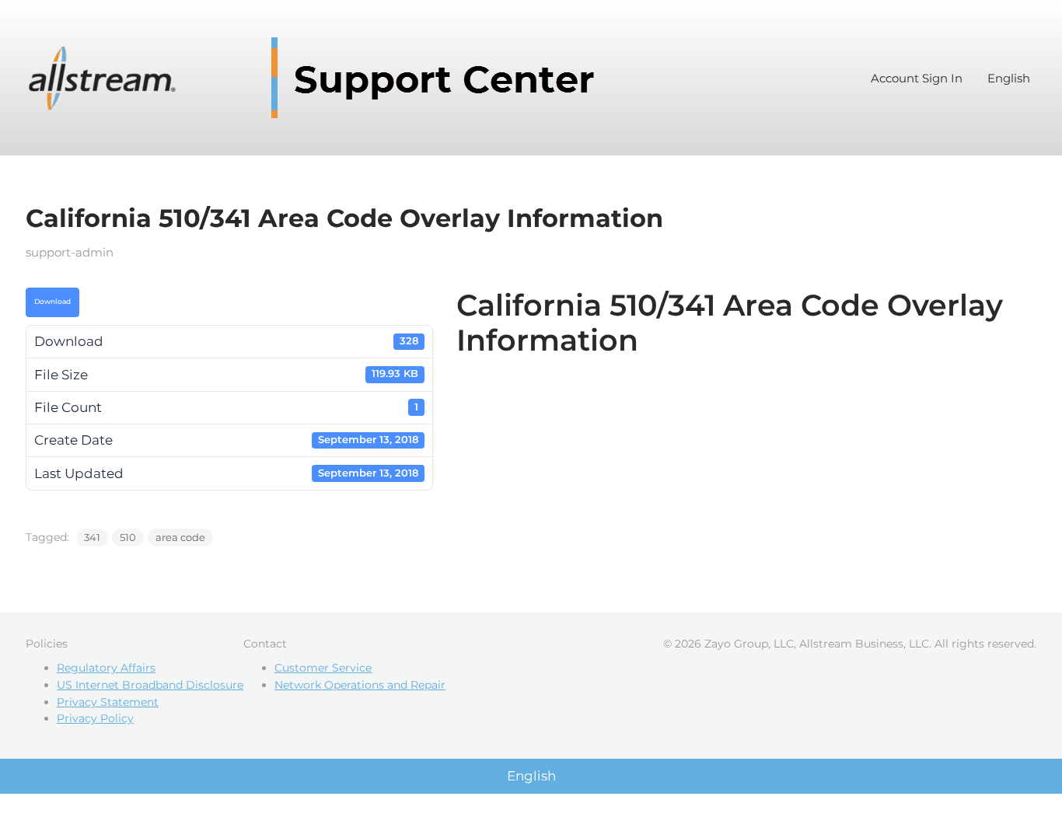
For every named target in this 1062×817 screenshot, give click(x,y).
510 (128, 537)
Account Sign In (916, 78)
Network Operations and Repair (359, 685)
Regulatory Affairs (106, 668)
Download (52, 302)
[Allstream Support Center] (317, 77)
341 (92, 537)
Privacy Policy (95, 718)
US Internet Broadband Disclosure (150, 685)
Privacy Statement (108, 702)
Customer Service (323, 668)
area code (180, 537)
